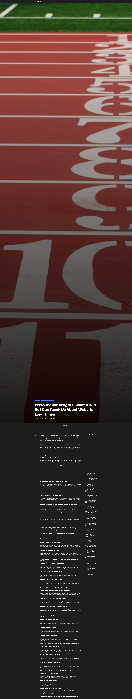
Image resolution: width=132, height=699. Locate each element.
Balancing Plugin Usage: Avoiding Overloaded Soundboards (91, 521)
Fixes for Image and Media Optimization (91, 541)
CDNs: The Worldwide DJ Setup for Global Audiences (91, 518)
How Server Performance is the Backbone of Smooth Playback (91, 515)
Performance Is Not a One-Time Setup (91, 548)
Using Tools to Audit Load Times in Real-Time (91, 507)
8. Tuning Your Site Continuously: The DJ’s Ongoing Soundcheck (90, 546)
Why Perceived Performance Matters (92, 527)
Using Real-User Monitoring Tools (90, 551)
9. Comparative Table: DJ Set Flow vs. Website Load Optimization (91, 556)
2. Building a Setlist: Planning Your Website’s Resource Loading (91, 481)
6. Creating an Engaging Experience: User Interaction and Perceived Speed (91, 524)
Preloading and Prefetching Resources (91, 499)
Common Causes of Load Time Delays (91, 538)
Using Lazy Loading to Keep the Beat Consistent (92, 489)
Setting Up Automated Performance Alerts (91, 553)
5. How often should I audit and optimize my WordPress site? (92, 572)
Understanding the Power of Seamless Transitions (92, 494)
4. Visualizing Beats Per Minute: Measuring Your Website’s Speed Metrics (90, 501)
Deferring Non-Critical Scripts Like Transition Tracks (92, 486)
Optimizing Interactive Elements (90, 530)
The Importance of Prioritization (90, 484)
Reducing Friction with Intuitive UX (91, 532)
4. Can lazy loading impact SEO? (91, 569)
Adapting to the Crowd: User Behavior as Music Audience (92, 476)
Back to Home (39, 1)
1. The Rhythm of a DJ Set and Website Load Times (90, 471)
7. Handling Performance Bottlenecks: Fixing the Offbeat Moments (90, 535)
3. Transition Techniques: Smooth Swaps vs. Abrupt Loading (90, 491)
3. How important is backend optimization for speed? (92, 567)
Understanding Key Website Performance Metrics (91, 505)
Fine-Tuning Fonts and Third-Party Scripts (92, 543)
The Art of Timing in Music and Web (91, 474)
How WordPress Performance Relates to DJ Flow (92, 479)
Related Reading (90, 574)
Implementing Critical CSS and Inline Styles (92, 496)
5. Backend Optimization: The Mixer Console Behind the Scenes (91, 512)
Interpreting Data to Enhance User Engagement (92, 510)
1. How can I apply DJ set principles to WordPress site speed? (92, 561)
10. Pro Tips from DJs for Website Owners (91, 558)
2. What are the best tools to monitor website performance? (92, 564)
